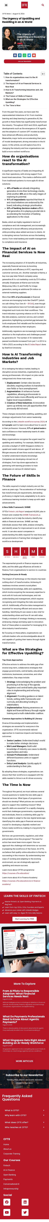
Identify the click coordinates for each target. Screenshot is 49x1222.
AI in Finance (9, 1170)
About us (7, 1149)
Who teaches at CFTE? (16, 1127)
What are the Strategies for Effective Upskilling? (21, 100)
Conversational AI (11, 1184)
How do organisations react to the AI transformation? (21, 79)
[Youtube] (6, 1212)
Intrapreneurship (10, 1188)
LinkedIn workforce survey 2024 (31, 421)
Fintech (6, 1165)
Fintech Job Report (16, 511)
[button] (43, 5)
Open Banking (9, 1175)
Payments (8, 1179)
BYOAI (30, 303)
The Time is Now (13, 105)
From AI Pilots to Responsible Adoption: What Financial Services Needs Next (21, 993)
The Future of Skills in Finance (18, 96)
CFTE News (6, 14)
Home (6, 1144)
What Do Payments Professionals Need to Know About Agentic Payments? (24, 1019)
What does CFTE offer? (16, 1122)
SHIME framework (30, 515)
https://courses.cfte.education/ (15, 873)
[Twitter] (25, 1212)
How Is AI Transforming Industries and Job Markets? (24, 91)
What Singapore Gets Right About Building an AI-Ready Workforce (24, 1041)
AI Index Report (34, 344)
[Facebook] (6, 1202)
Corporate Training (11, 1153)
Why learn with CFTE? (15, 1115)
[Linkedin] (25, 1202)
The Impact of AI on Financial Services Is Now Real (23, 85)
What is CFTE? (12, 1110)
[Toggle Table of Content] (41, 74)
